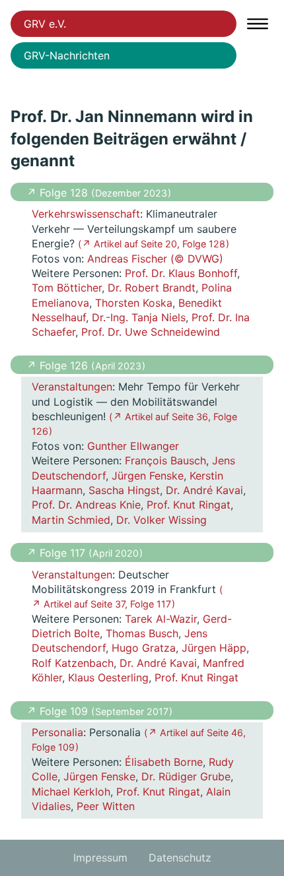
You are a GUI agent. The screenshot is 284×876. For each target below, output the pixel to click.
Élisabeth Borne (164, 761)
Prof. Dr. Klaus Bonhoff (181, 273)
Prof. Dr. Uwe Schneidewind (150, 331)
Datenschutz (180, 857)
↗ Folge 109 (58, 711)
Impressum (100, 857)
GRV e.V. (45, 23)
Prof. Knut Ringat (189, 504)
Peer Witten (106, 806)
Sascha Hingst (124, 490)
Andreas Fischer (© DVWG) (155, 258)
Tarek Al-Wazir (161, 618)
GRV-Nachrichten (67, 55)
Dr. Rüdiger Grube (186, 776)
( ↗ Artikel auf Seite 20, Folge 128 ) (153, 243)
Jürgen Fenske (148, 475)
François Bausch (165, 460)
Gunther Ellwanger (133, 446)
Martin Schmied (71, 519)
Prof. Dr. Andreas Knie (86, 504)
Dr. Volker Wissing (161, 519)
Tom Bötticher (67, 287)
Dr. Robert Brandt (151, 287)
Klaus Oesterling (108, 677)
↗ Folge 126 (58, 365)
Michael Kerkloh (71, 791)
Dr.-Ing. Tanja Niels (139, 317)
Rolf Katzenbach (73, 663)
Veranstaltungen (72, 386)
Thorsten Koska (133, 302)
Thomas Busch (142, 633)
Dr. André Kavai (204, 490)
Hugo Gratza (144, 647)
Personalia (57, 732)
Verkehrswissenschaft (86, 213)
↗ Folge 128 (58, 192)
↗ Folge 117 (57, 552)
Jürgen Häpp (214, 647)
